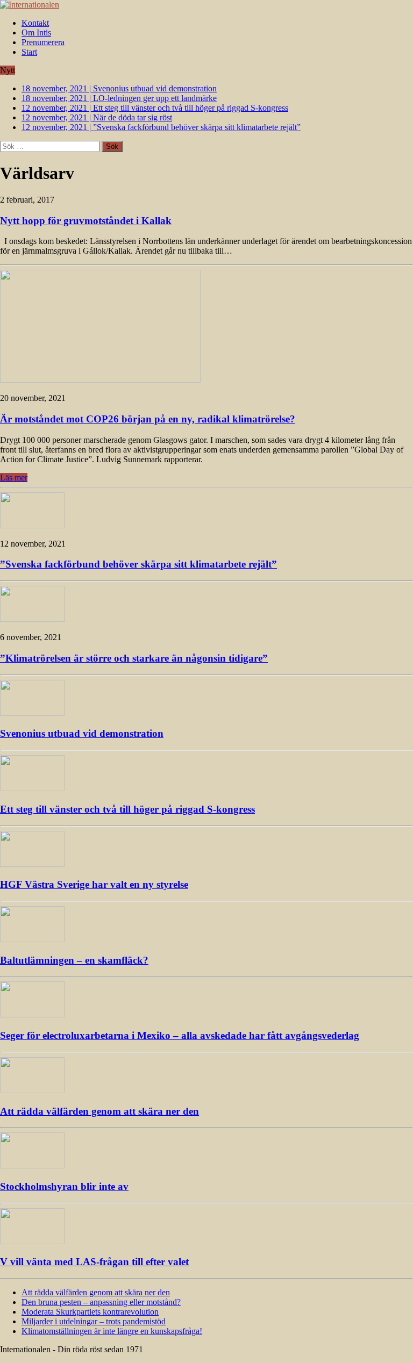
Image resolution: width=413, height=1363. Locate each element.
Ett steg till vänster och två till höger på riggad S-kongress (127, 809)
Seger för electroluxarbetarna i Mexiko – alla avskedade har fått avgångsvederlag (179, 1035)
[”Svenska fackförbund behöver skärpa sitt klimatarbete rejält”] (32, 525)
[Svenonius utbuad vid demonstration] (32, 713)
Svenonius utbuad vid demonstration (81, 733)
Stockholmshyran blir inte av (64, 1186)
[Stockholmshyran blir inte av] (32, 1165)
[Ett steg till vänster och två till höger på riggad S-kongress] (32, 788)
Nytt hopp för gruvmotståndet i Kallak (86, 220)
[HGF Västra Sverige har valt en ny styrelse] (32, 864)
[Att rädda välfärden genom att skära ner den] (32, 1090)
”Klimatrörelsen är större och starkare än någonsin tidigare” (134, 658)
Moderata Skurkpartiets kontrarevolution (90, 1311)
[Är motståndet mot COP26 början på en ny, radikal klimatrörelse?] (100, 379)
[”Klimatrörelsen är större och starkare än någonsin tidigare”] (32, 618)
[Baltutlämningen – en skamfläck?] (32, 939)
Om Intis (36, 32)
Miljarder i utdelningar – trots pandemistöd (94, 1321)
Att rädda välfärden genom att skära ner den (99, 1111)
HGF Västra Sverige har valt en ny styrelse (94, 884)
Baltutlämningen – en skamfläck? (74, 960)
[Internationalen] (206, 5)
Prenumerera (43, 42)
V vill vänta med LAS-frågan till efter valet (94, 1261)
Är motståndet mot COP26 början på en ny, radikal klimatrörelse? (147, 419)
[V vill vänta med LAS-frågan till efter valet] (32, 1241)
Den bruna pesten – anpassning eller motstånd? (101, 1302)
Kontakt (35, 22)
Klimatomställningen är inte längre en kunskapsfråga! (112, 1331)
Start (29, 51)
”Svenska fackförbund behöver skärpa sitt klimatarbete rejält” (138, 564)
